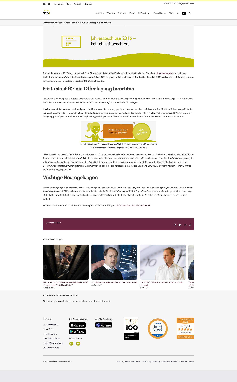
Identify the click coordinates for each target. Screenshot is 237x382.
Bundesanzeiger (164, 73)
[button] (184, 13)
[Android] (77, 332)
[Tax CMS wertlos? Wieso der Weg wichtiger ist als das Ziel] (118, 263)
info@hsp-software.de (186, 4)
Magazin (88, 3)
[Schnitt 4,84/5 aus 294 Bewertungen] (185, 321)
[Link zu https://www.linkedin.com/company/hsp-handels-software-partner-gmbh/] (71, 346)
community (58, 3)
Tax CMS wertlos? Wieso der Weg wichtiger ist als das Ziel (117, 284)
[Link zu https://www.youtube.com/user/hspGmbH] (78, 346)
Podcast (77, 3)
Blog (68, 3)
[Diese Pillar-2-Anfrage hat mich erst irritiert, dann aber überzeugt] (170, 263)
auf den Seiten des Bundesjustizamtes (132, 205)
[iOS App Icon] (77, 325)
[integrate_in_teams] (103, 325)
